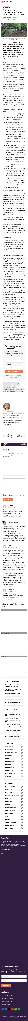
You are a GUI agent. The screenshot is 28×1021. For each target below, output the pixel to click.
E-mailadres (8, 364)
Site (3, 488)
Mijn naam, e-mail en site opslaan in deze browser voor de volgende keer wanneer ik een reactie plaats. (13, 495)
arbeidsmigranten (7, 383)
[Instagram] (9, 1009)
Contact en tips (6, 1004)
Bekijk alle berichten (8, 427)
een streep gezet (17, 334)
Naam (4, 477)
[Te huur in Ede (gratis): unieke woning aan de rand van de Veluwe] (3, 610)
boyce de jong (16, 383)
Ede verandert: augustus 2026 (13, 698)
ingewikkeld (21, 258)
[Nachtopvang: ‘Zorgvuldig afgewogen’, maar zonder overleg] (4, 656)
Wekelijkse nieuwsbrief (8, 998)
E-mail (4, 482)
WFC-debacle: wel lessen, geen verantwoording (13, 689)
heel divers (22, 242)
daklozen (14, 387)
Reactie (4, 459)
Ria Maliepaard (8, 17)
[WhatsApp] (19, 1009)
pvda (4, 391)
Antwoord (10, 519)
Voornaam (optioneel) (11, 358)
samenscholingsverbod (12, 391)
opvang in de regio (20, 389)
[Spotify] (15, 1009)
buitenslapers (16, 385)
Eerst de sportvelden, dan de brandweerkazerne (12, 694)
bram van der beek (7, 385)
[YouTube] (12, 1009)
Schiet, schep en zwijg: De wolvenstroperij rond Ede (12, 685)
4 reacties (13, 19)
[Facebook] (2, 1009)
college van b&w (7, 387)
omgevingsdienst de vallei (9, 389)
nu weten (16, 90)
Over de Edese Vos (7, 995)
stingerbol (21, 391)
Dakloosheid (6, 7)
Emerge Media (16, 1016)
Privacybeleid (16, 1017)
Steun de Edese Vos (7, 1001)
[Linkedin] (6, 1009)
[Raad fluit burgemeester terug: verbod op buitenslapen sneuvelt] (5, 633)
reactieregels (6, 456)
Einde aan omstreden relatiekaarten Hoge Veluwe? (13, 701)
